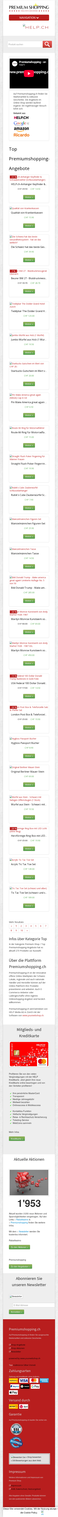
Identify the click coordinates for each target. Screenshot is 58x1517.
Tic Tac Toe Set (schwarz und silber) (31, 892)
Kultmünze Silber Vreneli (24, 1365)
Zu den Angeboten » (20, 1266)
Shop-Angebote (18, 1344)
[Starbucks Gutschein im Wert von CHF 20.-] (29, 364)
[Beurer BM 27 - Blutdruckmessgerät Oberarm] (29, 272)
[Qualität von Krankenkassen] (24, 208)
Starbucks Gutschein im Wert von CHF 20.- (34, 371)
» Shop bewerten (33, 1457)
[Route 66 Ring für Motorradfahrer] (27, 427)
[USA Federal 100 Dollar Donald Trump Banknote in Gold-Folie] (29, 677)
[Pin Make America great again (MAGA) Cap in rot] (29, 396)
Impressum (16, 1485)
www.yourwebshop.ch (33, 1015)
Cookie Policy (30, 1512)
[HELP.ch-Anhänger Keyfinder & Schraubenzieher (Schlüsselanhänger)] (29, 178)
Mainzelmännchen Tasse (25, 553)
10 (22, 930)
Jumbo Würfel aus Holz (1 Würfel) (29, 339)
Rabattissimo (22, 1219)
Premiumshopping (19, 1222)
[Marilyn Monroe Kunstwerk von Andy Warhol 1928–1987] (29, 613)
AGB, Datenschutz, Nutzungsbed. (26, 1489)
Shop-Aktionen (18, 1348)
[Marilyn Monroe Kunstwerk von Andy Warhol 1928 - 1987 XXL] (29, 644)
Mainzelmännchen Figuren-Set (28, 523)
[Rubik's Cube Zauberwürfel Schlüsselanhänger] (29, 488)
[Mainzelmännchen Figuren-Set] (25, 518)
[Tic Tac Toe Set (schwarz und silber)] (28, 888)
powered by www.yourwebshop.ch (24, 1358)
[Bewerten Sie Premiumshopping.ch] (18, 1457)
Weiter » (29, 197)
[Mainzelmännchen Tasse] (23, 548)
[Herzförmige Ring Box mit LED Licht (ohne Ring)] (29, 829)
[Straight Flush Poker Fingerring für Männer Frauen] (29, 457)
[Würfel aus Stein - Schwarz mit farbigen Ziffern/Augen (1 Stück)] (29, 798)
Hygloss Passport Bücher (25, 743)
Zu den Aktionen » (19, 1247)
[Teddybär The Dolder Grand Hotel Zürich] (29, 305)
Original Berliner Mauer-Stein (27, 771)
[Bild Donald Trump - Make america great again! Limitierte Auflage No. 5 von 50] (29, 580)
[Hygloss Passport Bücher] (23, 738)
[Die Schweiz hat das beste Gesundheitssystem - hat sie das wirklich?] (29, 239)
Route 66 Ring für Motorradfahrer (30, 432)
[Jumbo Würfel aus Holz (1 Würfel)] (27, 335)
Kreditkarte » (17, 1138)
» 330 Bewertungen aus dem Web (26, 1460)
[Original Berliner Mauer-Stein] (25, 767)
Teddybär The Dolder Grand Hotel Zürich (34, 311)
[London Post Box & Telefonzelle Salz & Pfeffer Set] (29, 708)
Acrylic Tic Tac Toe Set (23, 864)
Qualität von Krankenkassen (27, 212)
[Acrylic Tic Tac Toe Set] (22, 859)
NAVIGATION (27, 17)
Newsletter (24, 1231)
